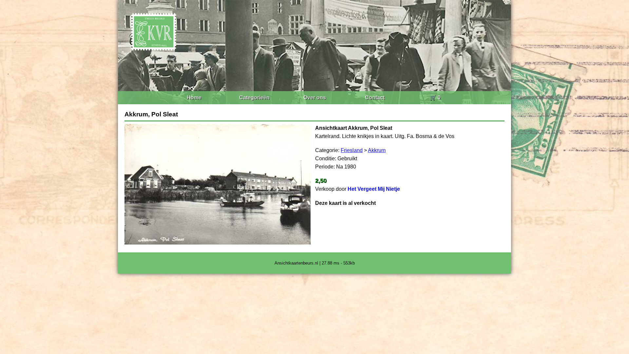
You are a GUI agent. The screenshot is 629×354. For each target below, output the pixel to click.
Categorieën (254, 97)
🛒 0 (435, 97)
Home (194, 97)
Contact (375, 97)
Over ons (314, 97)
